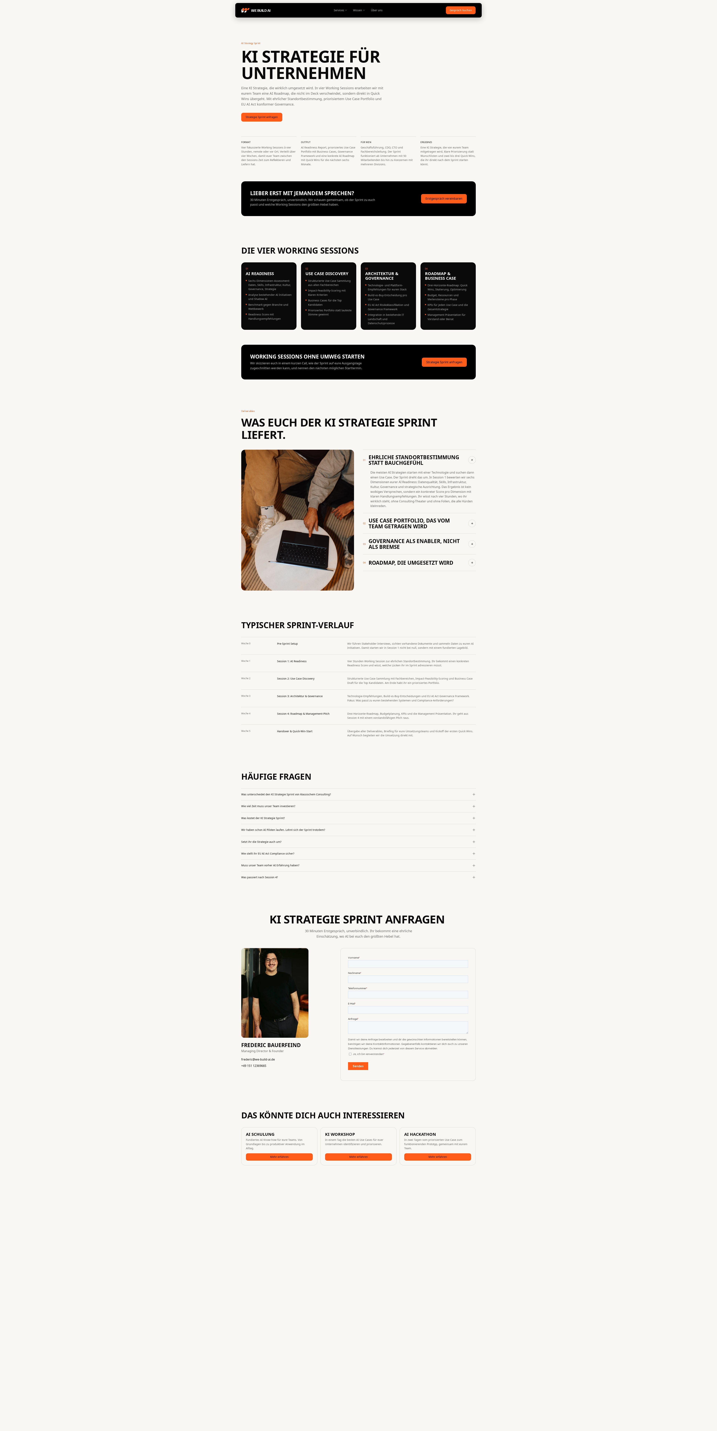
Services (339, 10)
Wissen (357, 10)
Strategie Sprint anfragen (262, 117)
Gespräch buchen (461, 10)
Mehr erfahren (279, 1157)
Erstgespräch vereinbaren (444, 198)
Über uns (377, 10)
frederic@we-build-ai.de (258, 1059)
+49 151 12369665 (253, 1066)
